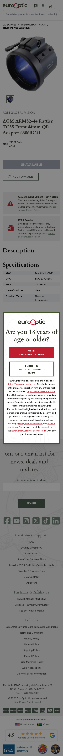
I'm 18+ (31, 352)
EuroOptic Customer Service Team (29, 430)
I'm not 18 (32, 369)
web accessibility (33, 423)
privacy (20, 423)
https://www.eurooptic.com (22, 384)
